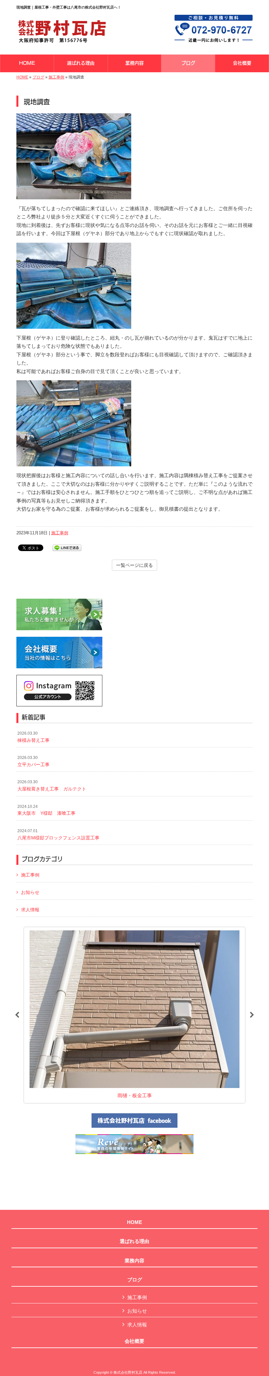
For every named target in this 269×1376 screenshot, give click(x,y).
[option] (134, 1015)
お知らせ (30, 892)
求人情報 (30, 909)
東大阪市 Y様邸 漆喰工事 (46, 810)
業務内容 (134, 1260)
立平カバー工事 (33, 761)
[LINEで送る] (66, 547)
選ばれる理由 (134, 1241)
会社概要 (134, 1341)
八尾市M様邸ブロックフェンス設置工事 (58, 834)
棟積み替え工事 (33, 737)
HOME (22, 77)
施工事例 (56, 77)
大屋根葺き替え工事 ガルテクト (51, 785)
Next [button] (252, 1015)
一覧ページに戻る (134, 565)
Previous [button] (17, 1015)
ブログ (38, 77)
